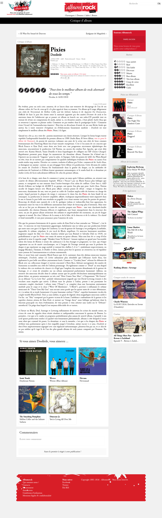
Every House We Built (136, 169)
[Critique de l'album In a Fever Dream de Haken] (119, 207)
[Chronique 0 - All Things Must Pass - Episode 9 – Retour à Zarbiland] (129, 327)
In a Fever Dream (134, 199)
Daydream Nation (27, 381)
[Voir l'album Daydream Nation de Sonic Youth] (32, 374)
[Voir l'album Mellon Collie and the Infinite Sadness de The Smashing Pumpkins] (32, 413)
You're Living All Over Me (60, 419)
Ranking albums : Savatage (125, 267)
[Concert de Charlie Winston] (129, 298)
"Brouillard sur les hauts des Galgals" (135, 237)
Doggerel (131, 136)
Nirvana (83, 378)
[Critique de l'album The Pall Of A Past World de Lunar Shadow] (119, 238)
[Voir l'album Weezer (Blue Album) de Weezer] (62, 374)
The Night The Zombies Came (133, 122)
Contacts (26, 485)
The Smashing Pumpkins (30, 416)
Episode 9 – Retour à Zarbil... (126, 341)
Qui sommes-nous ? (31, 482)
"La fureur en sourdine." (135, 218)
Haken (130, 196)
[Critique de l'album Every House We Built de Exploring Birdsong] (119, 178)
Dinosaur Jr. (55, 416)
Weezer (53, 378)
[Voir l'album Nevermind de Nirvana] (92, 374)
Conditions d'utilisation (32, 493)
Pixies (57, 49)
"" (129, 182)
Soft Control (132, 214)
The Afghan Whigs (135, 211)
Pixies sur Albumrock (129, 94)
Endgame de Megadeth (95, 33)
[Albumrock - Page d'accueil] (81, 12)
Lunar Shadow (133, 227)
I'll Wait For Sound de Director (33, 33)
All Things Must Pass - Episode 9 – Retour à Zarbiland (128, 337)
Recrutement (28, 487)
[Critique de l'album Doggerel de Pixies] (119, 142)
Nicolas (52, 97)
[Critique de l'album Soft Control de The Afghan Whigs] (119, 222)
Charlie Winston (121, 301)
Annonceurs (28, 490)
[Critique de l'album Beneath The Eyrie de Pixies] (119, 157)
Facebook (66, 482)
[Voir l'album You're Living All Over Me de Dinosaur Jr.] (62, 413)
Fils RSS (65, 487)
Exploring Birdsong (135, 167)
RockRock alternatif (132, 107)
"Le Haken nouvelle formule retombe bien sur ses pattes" (135, 204)
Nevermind (84, 381)
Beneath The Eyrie (135, 152)
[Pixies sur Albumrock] (119, 111)
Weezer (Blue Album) (59, 381)
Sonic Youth (25, 378)
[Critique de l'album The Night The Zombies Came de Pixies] (119, 126)
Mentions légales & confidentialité (37, 495)
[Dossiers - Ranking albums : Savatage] (129, 264)
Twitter (65, 485)
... (114, 270)
